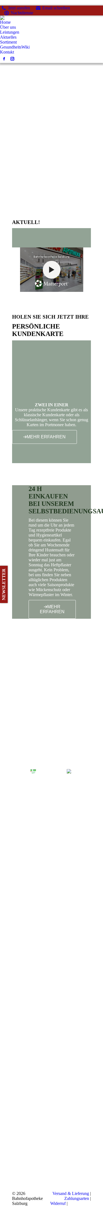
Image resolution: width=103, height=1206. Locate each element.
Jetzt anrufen (19, 8)
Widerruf (58, 1203)
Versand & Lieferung (70, 1193)
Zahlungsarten (76, 1198)
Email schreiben (56, 8)
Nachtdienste (22, 12)
